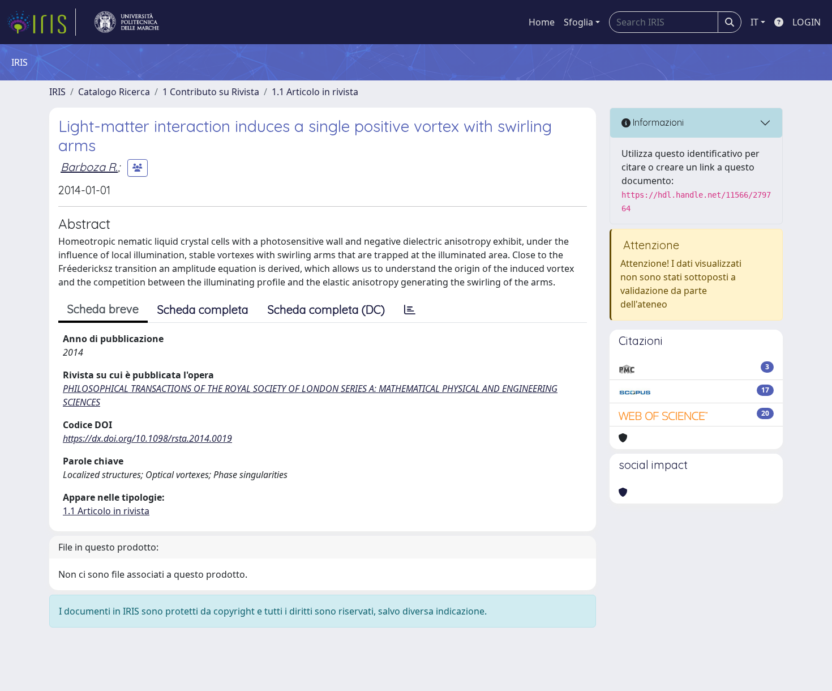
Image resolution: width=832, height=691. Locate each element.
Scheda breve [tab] (103, 309)
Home (542, 22)
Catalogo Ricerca (114, 92)
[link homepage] (41, 22)
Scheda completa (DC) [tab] (326, 309)
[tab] (409, 310)
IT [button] (754, 22)
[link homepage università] (127, 22)
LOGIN (806, 22)
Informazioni (657, 122)
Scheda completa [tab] (202, 309)
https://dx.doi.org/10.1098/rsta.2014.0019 (147, 438)
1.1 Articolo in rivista (315, 92)
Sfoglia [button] (578, 22)
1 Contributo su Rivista (210, 92)
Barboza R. (89, 167)
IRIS (57, 92)
